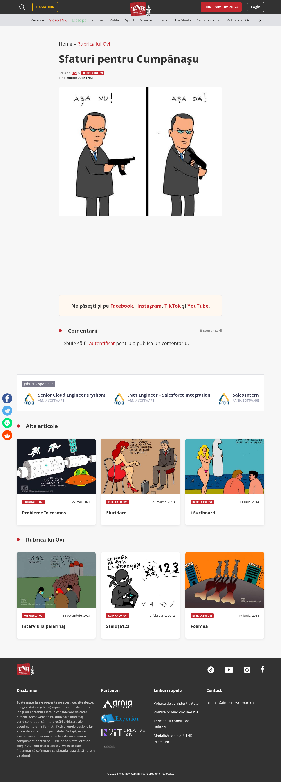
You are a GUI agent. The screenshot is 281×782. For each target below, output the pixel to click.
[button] (24, 20)
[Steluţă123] (140, 595)
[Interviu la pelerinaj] (56, 595)
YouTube (198, 305)
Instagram (149, 305)
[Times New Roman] (140, 9)
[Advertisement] (140, 259)
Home (65, 43)
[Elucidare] (140, 482)
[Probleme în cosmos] (56, 482)
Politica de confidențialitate (176, 703)
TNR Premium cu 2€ (221, 7)
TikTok (172, 305)
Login (256, 7)
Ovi (74, 73)
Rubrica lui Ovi (93, 43)
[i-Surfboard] (224, 482)
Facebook (121, 305)
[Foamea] (224, 595)
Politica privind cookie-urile (176, 712)
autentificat (102, 343)
